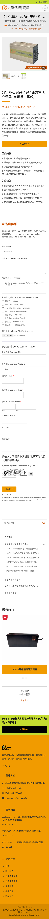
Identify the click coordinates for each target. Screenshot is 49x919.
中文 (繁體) (43, 2)
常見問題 (9, 886)
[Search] (43, 523)
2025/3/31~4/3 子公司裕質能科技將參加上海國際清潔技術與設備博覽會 (24, 818)
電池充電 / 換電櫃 (12, 580)
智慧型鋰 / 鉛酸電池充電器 (32, 25)
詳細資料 (24, 700)
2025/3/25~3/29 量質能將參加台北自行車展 (21, 831)
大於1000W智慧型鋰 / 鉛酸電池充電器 (21, 562)
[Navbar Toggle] (44, 8)
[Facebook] (3, 766)
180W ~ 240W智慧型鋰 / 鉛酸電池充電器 (22, 553)
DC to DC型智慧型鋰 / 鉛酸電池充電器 (21, 566)
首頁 (10, 25)
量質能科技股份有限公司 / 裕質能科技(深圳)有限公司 (23, 910)
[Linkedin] (9, 766)
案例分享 (9, 891)
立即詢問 (25, 144)
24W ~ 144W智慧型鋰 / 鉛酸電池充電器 (22, 549)
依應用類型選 (11, 593)
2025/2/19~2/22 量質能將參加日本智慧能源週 (22, 842)
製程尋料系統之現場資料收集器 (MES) (21, 586)
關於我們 (9, 871)
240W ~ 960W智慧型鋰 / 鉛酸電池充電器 (24, 29)
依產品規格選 (11, 876)
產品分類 (16, 25)
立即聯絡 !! (24, 729)
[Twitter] (6, 766)
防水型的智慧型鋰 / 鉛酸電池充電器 (20, 571)
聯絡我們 (9, 897)
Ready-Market (34, 915)
